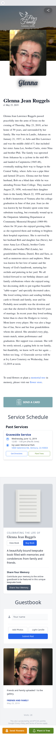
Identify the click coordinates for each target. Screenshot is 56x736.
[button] (28, 666)
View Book (14, 543)
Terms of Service (36, 723)
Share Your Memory (18, 587)
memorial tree (38, 377)
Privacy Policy (20, 723)
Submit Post (28, 636)
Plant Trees (39, 453)
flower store (36, 382)
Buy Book (30, 543)
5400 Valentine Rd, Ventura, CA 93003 (30, 447)
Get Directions (16, 453)
